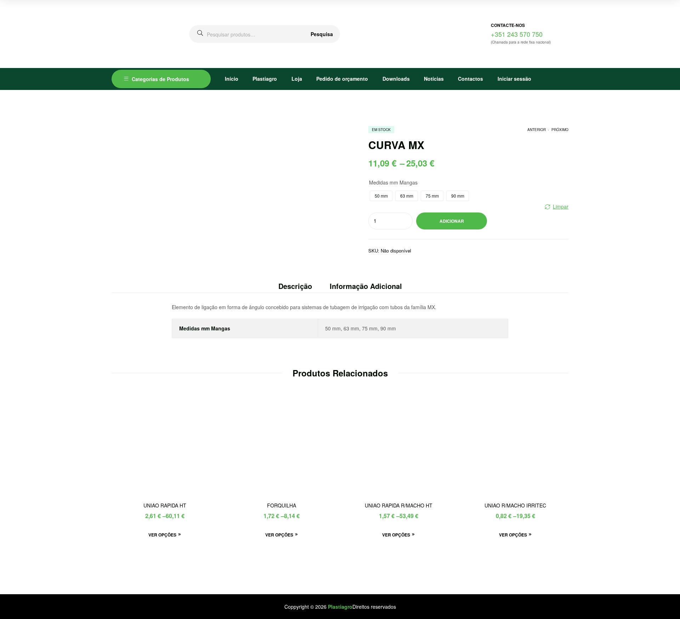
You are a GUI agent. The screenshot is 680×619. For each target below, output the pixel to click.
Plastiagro (265, 78)
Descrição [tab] (295, 286)
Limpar (560, 206)
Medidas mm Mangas (393, 182)
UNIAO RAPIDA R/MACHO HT (398, 505)
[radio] (381, 196)
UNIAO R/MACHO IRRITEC (515, 505)
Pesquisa (322, 34)
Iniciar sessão (514, 78)
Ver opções (162, 535)
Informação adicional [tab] (366, 286)
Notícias (434, 78)
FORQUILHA (281, 505)
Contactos (470, 78)
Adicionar (452, 221)
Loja (296, 78)
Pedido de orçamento (342, 78)
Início (231, 78)
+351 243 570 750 (517, 34)
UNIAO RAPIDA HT (164, 505)
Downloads (396, 78)
